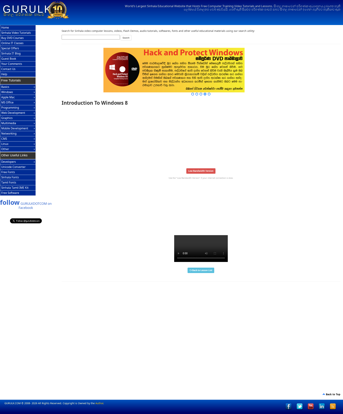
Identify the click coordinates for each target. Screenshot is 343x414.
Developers (8, 162)
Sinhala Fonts (10, 177)
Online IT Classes (12, 43)
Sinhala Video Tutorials (16, 33)
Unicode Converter (13, 167)
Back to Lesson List (202, 270)
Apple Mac (8, 97)
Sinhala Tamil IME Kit (15, 188)
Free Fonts (8, 172)
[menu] (18, 51)
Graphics (7, 118)
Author (99, 403)
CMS (4, 139)
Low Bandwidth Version (200, 170)
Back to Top (332, 394)
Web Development (13, 113)
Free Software (10, 193)
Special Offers (10, 48)
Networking (8, 133)
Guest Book (8, 59)
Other (5, 149)
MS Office (7, 102)
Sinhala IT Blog (11, 53)
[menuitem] (18, 27)
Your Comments (11, 64)
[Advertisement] (169, 136)
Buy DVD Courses (12, 38)
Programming (10, 108)
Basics (5, 87)
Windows (7, 92)
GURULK (27, 9)
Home (5, 27)
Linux (4, 144)
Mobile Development (14, 128)
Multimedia (8, 123)
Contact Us (8, 69)
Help (4, 74)
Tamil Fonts (8, 182)
